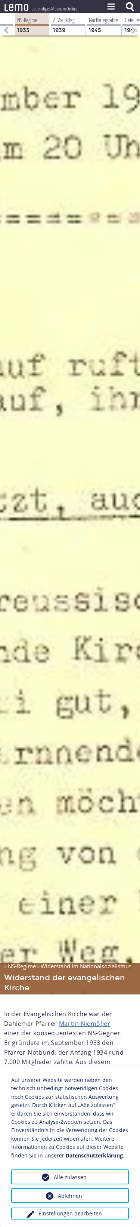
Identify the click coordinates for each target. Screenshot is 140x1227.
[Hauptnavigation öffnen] (111, 6)
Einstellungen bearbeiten (70, 1213)
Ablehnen (70, 1195)
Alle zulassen (70, 1177)
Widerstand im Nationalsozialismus (86, 966)
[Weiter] (134, 24)
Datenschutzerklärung (94, 1155)
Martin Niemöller (85, 1024)
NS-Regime (22, 966)
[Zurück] (5, 24)
